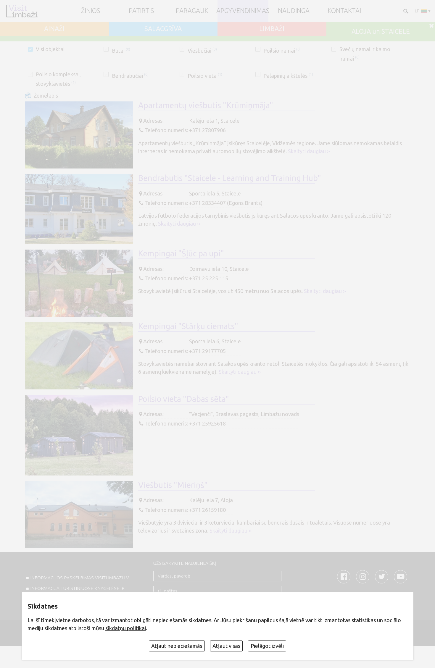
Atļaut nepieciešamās (176, 646)
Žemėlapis (46, 95)
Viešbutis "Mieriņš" (173, 485)
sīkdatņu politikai (125, 628)
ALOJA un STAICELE (381, 31)
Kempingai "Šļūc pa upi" (181, 253)
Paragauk (192, 11)
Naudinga (294, 11)
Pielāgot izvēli (267, 646)
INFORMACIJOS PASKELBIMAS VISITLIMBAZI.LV (79, 577)
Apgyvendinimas (242, 11)
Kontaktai (344, 11)
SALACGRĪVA (163, 29)
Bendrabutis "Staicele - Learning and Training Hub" (229, 178)
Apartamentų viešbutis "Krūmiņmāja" (205, 105)
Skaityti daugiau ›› (309, 151)
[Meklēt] (405, 11)
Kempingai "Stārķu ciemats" (188, 326)
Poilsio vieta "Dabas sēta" (183, 398)
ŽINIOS (90, 11)
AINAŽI (54, 29)
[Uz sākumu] (22, 11)
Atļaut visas (226, 646)
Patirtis (141, 11)
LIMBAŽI (271, 29)
